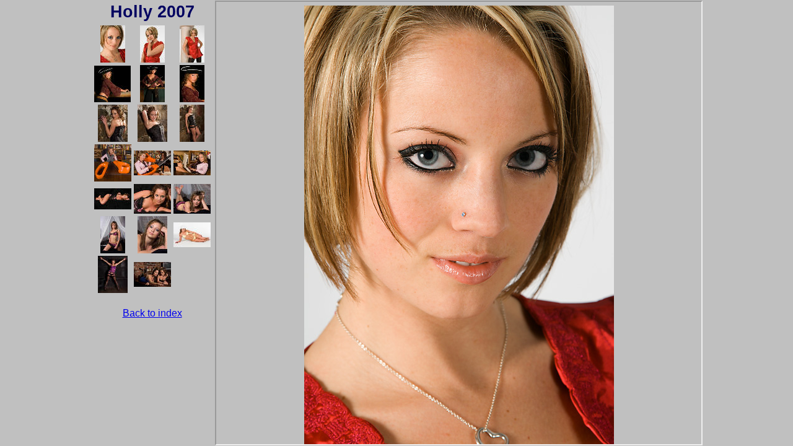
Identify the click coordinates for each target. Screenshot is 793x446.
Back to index (152, 313)
